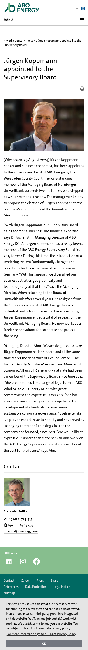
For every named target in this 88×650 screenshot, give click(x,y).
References (11, 587)
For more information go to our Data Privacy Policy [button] (41, 634)
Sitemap (9, 593)
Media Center (14, 41)
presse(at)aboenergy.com (21, 531)
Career (25, 580)
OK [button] (44, 643)
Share (54, 580)
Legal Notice (61, 587)
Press (29, 41)
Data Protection (36, 587)
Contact (9, 580)
